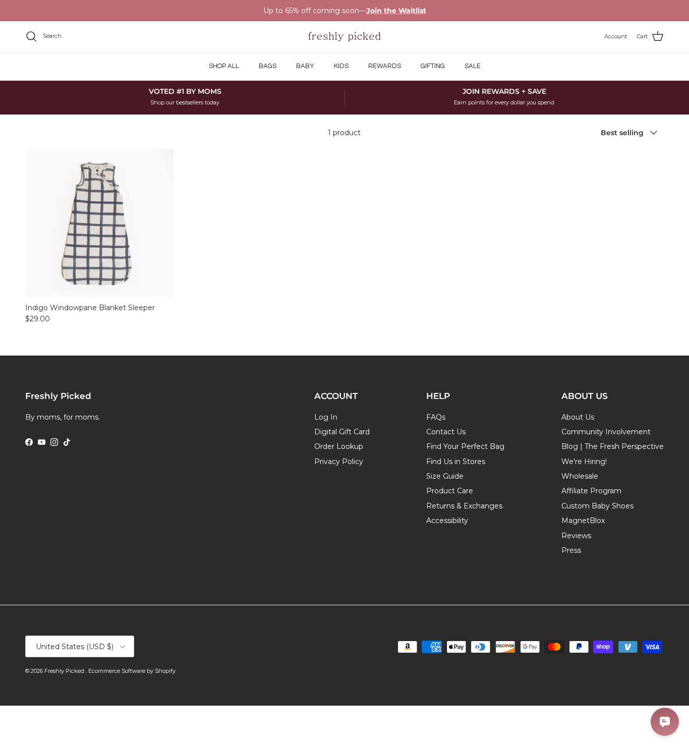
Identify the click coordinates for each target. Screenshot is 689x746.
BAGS (267, 66)
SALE (473, 66)
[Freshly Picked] (344, 36)
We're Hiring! (584, 461)
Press (571, 550)
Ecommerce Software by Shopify (132, 670)
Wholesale (579, 476)
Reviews (576, 535)
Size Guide (445, 476)
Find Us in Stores (455, 461)
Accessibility (447, 520)
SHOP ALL (224, 66)
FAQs (435, 417)
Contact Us (446, 431)
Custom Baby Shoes (597, 505)
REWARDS (384, 66)
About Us (577, 417)
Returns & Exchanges (464, 505)
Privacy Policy (338, 461)
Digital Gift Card (342, 431)
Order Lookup (338, 446)
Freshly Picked (65, 670)
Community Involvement (606, 431)
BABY (305, 66)
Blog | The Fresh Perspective (612, 446)
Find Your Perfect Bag (465, 446)
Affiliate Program (591, 490)
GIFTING (433, 66)
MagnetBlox (583, 520)
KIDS (341, 66)
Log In (325, 417)
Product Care (449, 490)
